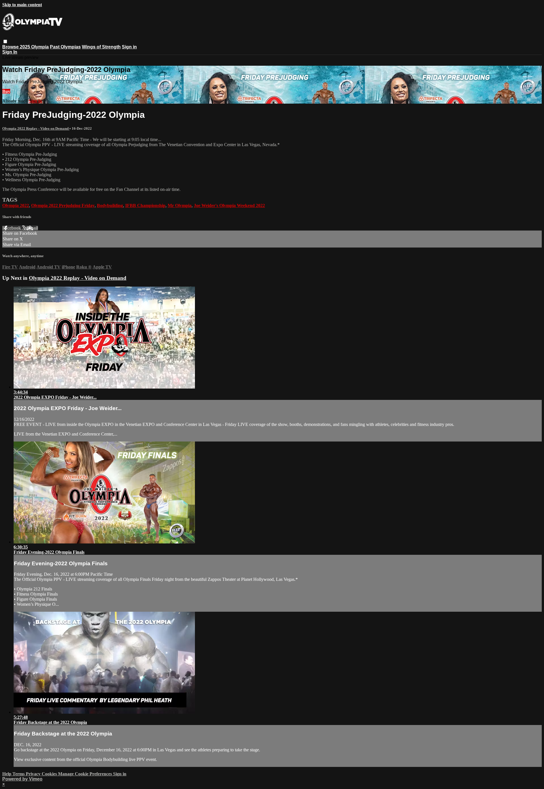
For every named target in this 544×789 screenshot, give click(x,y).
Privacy (34, 773)
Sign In (9, 52)
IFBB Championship (145, 205)
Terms (19, 773)
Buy (6, 91)
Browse (11, 46)
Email (32, 227)
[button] (5, 41)
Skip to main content (22, 4)
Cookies (50, 773)
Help (7, 773)
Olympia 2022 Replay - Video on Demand (35, 128)
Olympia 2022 (15, 205)
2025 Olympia (34, 46)
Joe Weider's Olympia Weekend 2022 (229, 205)
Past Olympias (65, 46)
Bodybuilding (110, 205)
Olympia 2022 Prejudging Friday (63, 205)
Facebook (12, 227)
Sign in (129, 46)
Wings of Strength (101, 46)
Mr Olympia (180, 205)
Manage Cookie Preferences (85, 773)
